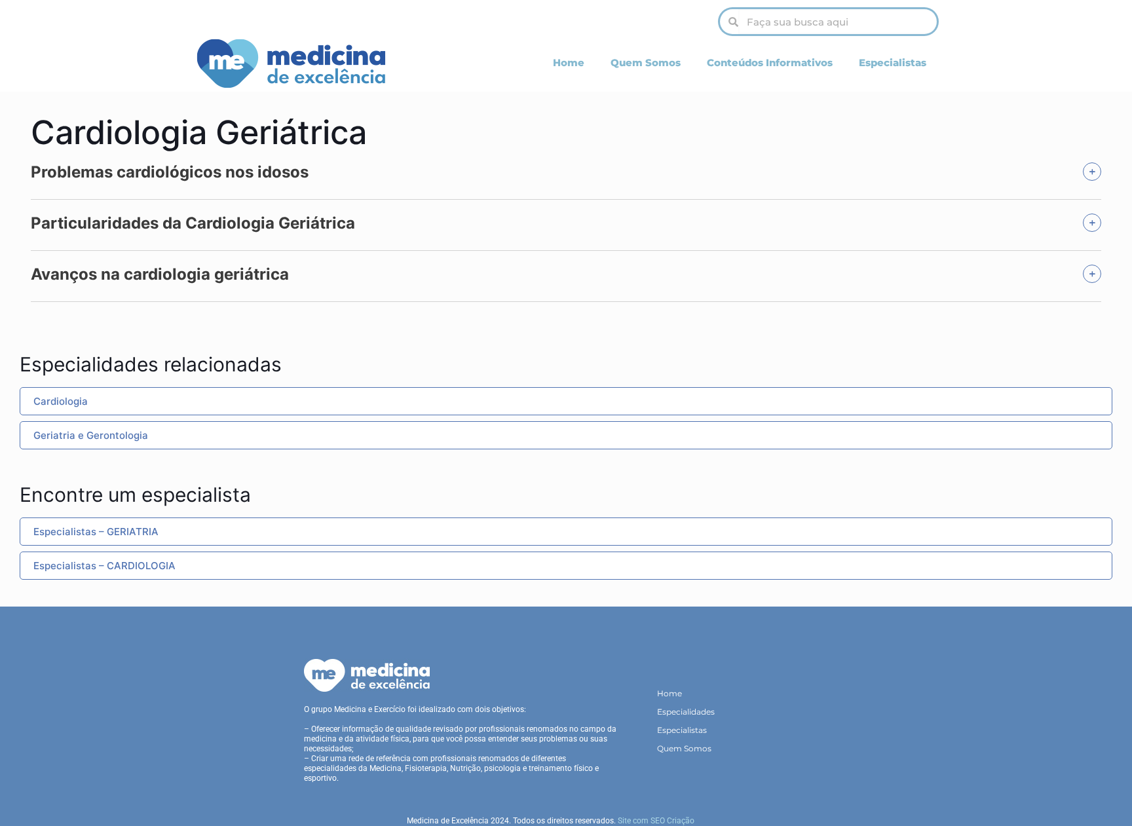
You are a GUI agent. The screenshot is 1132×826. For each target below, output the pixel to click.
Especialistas (892, 62)
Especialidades (686, 712)
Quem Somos (646, 62)
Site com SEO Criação (656, 820)
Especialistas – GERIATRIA (96, 531)
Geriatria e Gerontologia (90, 435)
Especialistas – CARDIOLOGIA (104, 565)
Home (568, 62)
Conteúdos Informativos (770, 62)
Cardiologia (60, 401)
